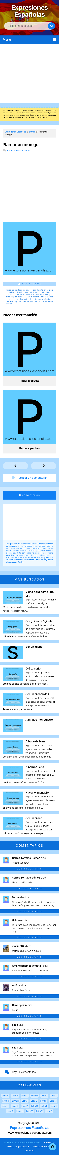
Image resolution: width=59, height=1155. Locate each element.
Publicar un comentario (19, 150)
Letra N (5, 1106)
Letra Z (49, 1111)
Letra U (19, 1111)
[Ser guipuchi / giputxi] (13, 632)
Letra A (5, 1095)
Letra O (15, 1106)
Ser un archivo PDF (37, 694)
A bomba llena (34, 767)
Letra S (54, 1106)
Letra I (24, 1101)
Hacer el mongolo (37, 792)
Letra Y (39, 1111)
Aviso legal (49, 1142)
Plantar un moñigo (21, 144)
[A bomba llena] (13, 778)
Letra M (53, 1101)
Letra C (24, 1095)
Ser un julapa (34, 646)
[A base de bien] (13, 752)
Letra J (34, 1101)
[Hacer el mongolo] (13, 803)
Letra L (43, 1101)
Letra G (5, 1101)
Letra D (34, 1095)
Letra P (24, 1106)
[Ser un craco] (13, 829)
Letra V (29, 1111)
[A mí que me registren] (13, 731)
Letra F (54, 1095)
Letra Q (34, 1106)
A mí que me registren (39, 719)
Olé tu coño (33, 668)
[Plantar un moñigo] (29, 274)
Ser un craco (33, 818)
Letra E (44, 1095)
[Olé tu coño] (13, 679)
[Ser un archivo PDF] (13, 705)
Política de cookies (42, 1146)
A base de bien (35, 741)
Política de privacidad (18, 1146)
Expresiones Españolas (29, 10)
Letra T (10, 1111)
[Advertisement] (29, 73)
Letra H (15, 1101)
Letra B (15, 1095)
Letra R (44, 1106)
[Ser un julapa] (13, 658)
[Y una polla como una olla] (13, 603)
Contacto (29, 1150)
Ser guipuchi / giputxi (39, 621)
